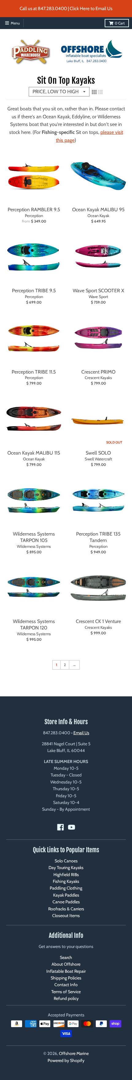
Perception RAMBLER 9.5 (34, 209)
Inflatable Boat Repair (66, 971)
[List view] (100, 92)
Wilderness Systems (34, 546)
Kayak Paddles (66, 895)
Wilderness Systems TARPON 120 (34, 624)
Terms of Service (66, 991)
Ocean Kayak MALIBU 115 (33, 453)
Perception (34, 215)
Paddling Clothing (66, 888)
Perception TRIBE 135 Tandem (98, 537)
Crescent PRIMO (98, 372)
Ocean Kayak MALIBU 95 (98, 209)
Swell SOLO (98, 453)
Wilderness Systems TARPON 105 (34, 537)
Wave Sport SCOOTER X (98, 290)
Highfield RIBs (66, 874)
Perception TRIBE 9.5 (34, 290)
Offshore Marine (74, 1053)
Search (66, 957)
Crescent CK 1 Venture (98, 621)
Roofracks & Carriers (66, 909)
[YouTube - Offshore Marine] (71, 827)
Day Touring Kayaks (66, 867)
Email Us (81, 732)
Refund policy (66, 998)
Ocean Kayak (98, 215)
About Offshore (66, 964)
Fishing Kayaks (66, 881)
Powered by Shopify (66, 1060)
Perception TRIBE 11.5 (34, 372)
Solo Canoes (66, 861)
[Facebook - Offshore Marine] (60, 827)
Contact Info (66, 984)
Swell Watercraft (98, 458)
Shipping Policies (66, 978)
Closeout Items (66, 915)
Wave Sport (98, 296)
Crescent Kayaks (98, 377)
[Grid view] (94, 92)
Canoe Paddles (66, 902)
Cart (120, 23)
